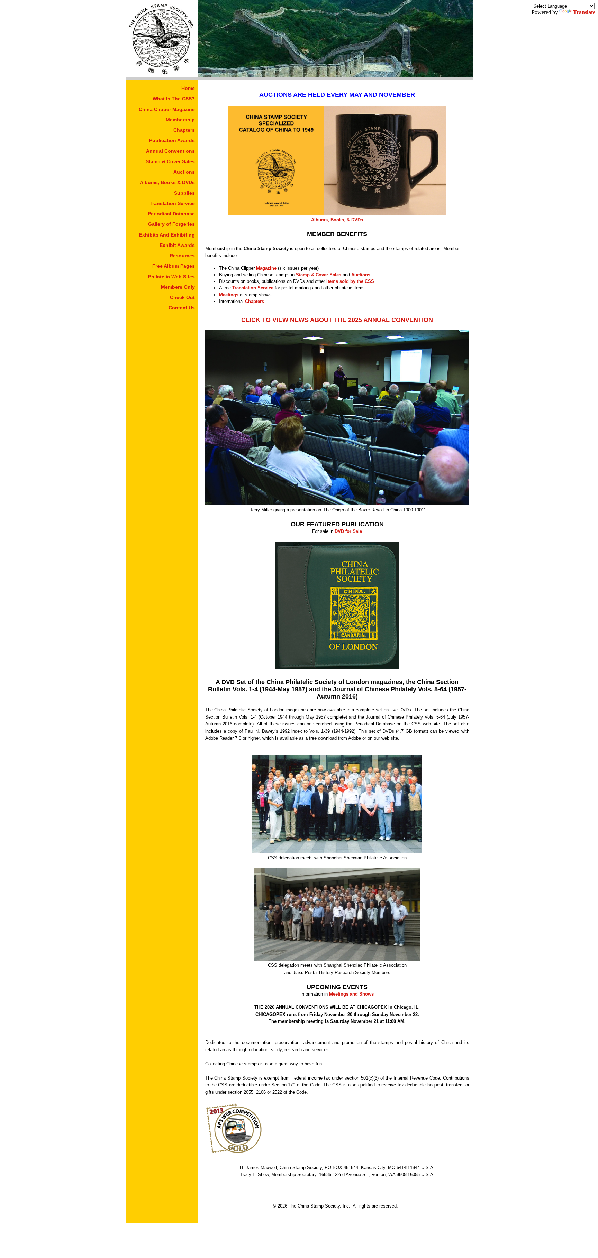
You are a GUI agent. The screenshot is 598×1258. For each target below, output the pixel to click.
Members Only (178, 287)
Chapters (184, 130)
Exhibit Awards (177, 245)
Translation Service (172, 203)
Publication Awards (172, 140)
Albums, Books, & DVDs (337, 219)
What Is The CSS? (174, 98)
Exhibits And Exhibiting (167, 235)
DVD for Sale (348, 531)
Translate (584, 12)
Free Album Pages (173, 266)
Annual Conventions (170, 151)
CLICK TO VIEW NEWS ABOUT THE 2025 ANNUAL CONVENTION (337, 319)
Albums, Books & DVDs (167, 182)
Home (188, 88)
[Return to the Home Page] (162, 75)
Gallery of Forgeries (171, 224)
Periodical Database (171, 213)
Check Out (182, 297)
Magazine (266, 268)
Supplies (184, 193)
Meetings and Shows (351, 994)
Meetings (228, 294)
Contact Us (182, 308)
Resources (182, 255)
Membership (180, 119)
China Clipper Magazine (167, 109)
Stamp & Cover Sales (170, 161)
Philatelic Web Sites (171, 276)
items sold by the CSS (350, 281)
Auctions (184, 172)
